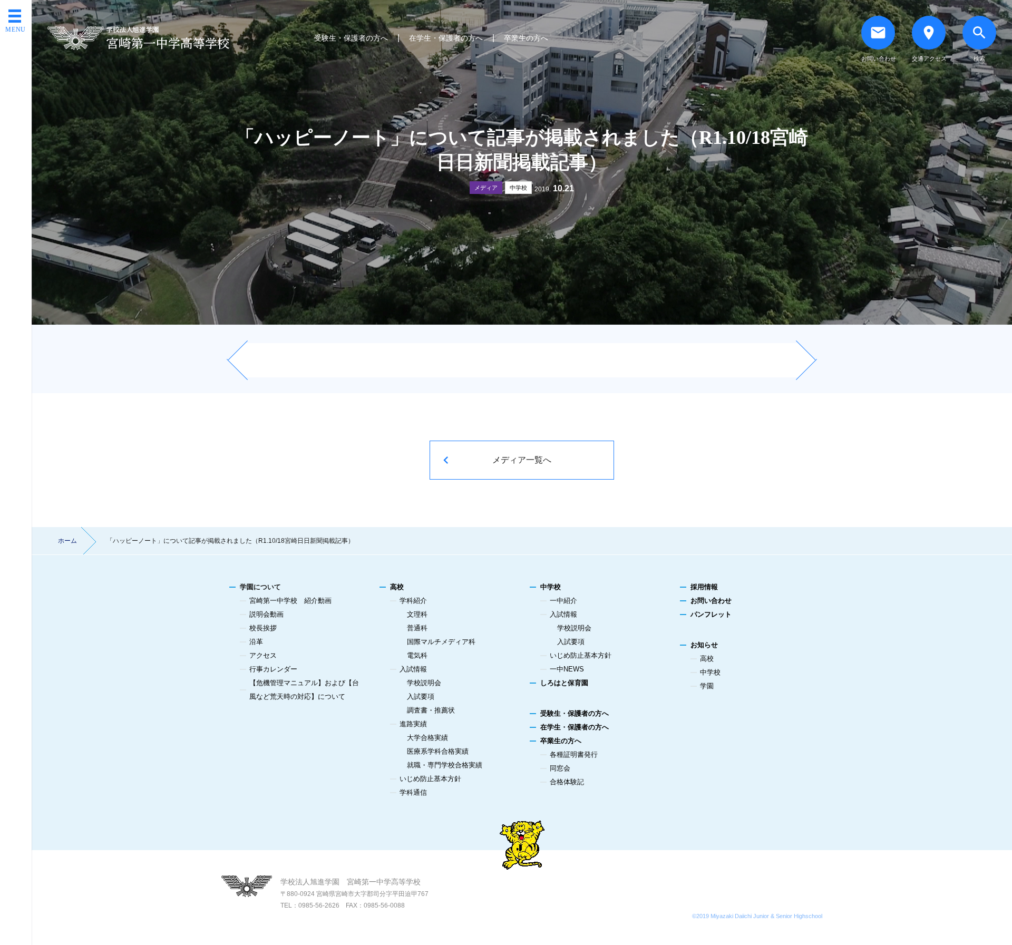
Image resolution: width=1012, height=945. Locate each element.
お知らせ (704, 645)
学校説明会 (424, 683)
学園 (707, 686)
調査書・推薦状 (431, 710)
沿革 (256, 642)
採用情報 (704, 587)
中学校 (518, 187)
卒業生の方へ (526, 38)
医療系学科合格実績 (438, 751)
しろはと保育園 (564, 683)
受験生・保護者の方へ (351, 38)
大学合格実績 (427, 738)
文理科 (417, 614)
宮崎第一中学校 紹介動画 (290, 601)
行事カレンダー (273, 669)
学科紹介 (413, 601)
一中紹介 (563, 601)
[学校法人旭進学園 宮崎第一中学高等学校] (138, 38)
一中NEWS (567, 669)
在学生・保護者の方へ (446, 38)
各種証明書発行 (574, 754)
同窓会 (560, 768)
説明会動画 (266, 614)
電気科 (417, 655)
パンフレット (711, 614)
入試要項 (420, 696)
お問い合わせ (711, 601)
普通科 (417, 628)
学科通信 (413, 792)
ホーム (67, 540)
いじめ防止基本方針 (430, 779)
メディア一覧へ (521, 459)
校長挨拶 (263, 628)
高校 (397, 587)
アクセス (263, 655)
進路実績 (413, 724)
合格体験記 (567, 782)
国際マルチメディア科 (441, 642)
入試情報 (413, 669)
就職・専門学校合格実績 (444, 765)
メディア (486, 187)
